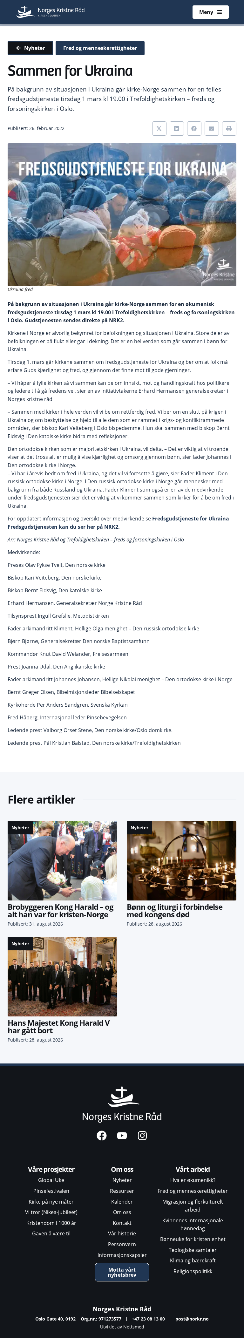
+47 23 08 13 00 (148, 1319)
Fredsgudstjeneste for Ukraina (190, 518)
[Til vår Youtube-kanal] (122, 1136)
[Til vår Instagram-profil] (142, 1136)
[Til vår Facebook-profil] (102, 1136)
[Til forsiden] (51, 12)
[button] (159, 128)
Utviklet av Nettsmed (122, 1327)
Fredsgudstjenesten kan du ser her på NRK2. (64, 526)
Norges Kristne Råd (122, 1309)
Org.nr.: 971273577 (101, 1319)
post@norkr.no (192, 1319)
